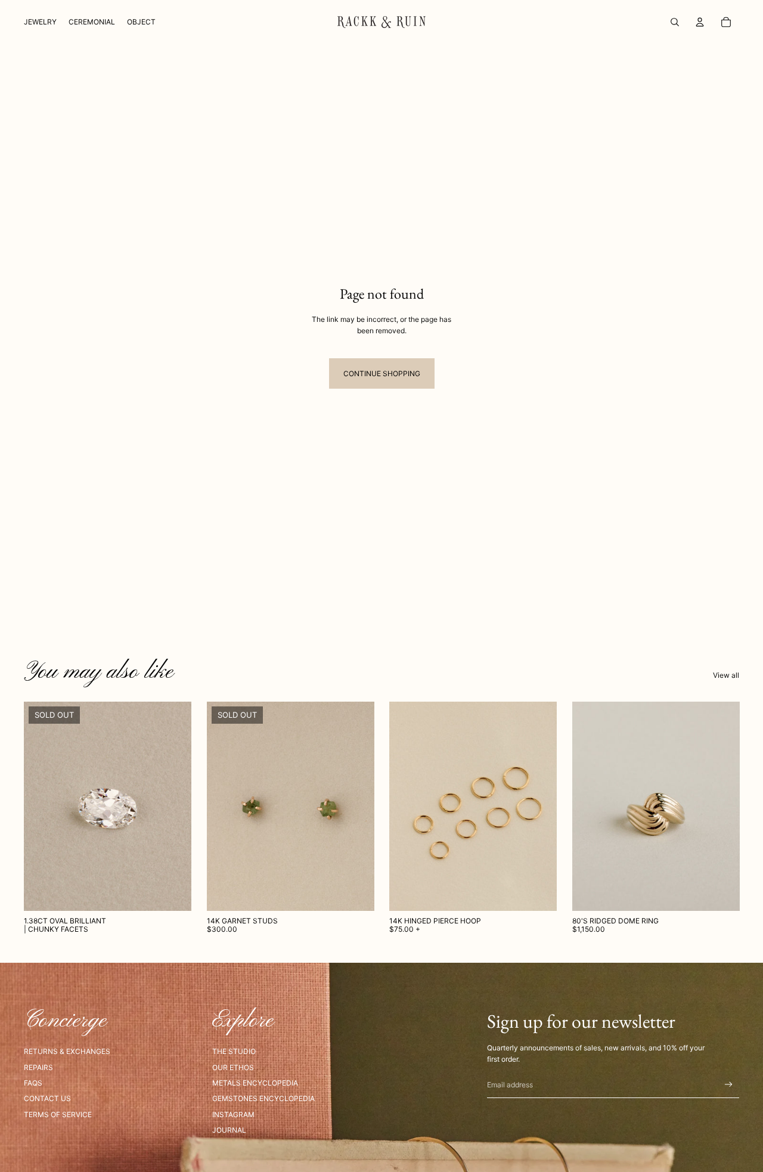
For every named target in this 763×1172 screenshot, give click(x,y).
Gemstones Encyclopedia (263, 1098)
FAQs (33, 1082)
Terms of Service (58, 1114)
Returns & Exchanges (67, 1051)
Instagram (233, 1114)
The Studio (234, 1051)
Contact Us (47, 1098)
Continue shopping (381, 373)
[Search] (675, 22)
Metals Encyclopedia (255, 1082)
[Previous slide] (225, 806)
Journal (229, 1130)
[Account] (700, 22)
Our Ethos (233, 1067)
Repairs (38, 1067)
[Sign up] (728, 1084)
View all (726, 675)
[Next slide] (356, 806)
